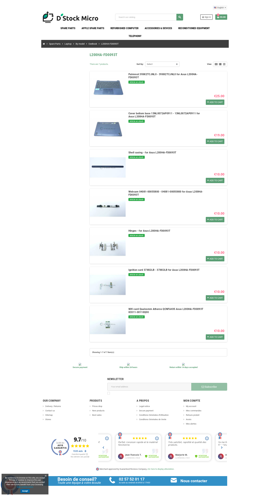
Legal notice (144, 406)
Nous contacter (193, 481)
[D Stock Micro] (70, 17)
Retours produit (192, 415)
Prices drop (97, 406)
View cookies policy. (25, 487)
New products (98, 410)
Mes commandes (193, 410)
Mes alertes (190, 424)
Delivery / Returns (53, 406)
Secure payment (146, 410)
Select (149, 64)
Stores (48, 419)
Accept (25, 491)
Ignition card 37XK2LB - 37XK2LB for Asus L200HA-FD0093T (164, 269)
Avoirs (188, 419)
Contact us (50, 410)
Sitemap (49, 415)
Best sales (97, 415)
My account (190, 406)
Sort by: (140, 64)
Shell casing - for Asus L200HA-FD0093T (152, 152)
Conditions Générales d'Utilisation (154, 415)
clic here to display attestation (160, 469)
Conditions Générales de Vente (152, 419)
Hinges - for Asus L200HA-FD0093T (149, 230)
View (209, 64)
